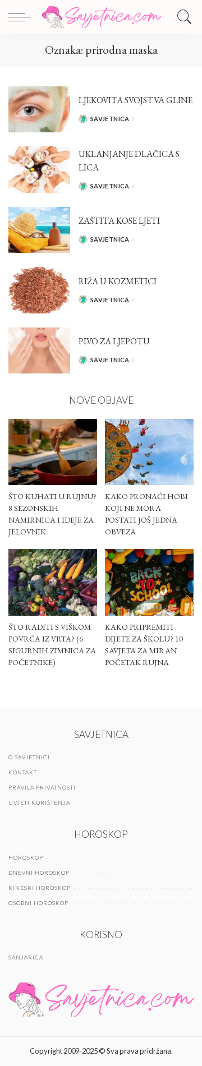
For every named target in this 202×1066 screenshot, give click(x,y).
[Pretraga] (182, 17)
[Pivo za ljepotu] (39, 350)
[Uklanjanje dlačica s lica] (39, 169)
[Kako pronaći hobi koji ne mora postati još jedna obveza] (149, 452)
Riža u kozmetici (118, 281)
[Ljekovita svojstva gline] (39, 109)
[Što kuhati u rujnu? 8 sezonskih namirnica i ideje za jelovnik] (52, 452)
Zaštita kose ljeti (119, 221)
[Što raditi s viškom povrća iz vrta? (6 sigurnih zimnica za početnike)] (52, 582)
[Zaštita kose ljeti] (39, 230)
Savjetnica (110, 119)
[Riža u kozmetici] (39, 290)
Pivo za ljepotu (114, 341)
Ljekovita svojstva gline (135, 100)
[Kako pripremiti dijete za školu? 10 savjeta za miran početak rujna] (149, 582)
